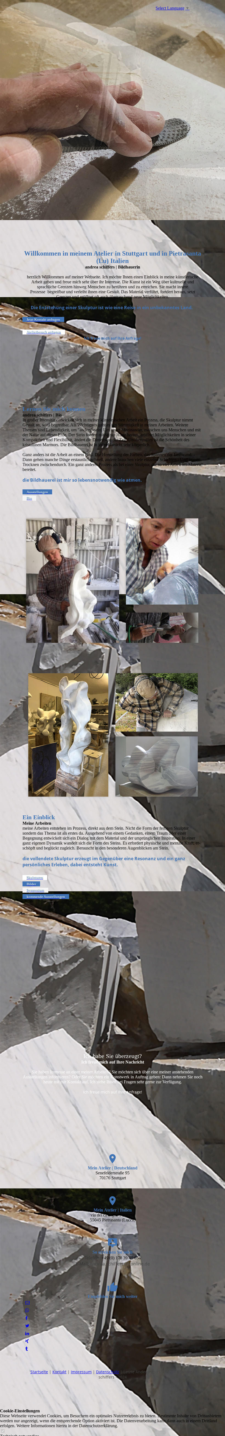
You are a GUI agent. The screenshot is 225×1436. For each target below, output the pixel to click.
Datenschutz (107, 1371)
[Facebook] (26, 1318)
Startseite (39, 1371)
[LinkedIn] (27, 1333)
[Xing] (27, 1341)
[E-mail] (27, 1302)
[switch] (2, 1431)
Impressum (81, 1371)
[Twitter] (27, 1325)
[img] (112, 110)
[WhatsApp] (27, 1310)
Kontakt (59, 1371)
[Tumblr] (26, 1349)
